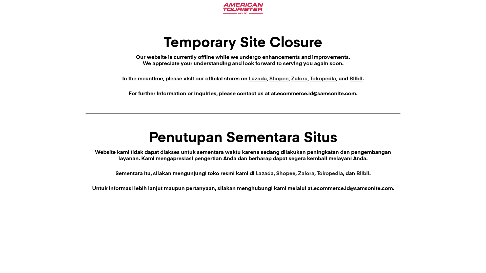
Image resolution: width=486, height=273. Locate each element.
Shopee (279, 79)
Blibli (356, 79)
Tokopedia (323, 79)
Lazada (258, 79)
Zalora (299, 79)
